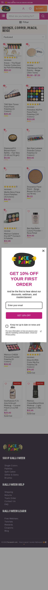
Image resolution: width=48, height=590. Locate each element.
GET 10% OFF (24, 315)
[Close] (43, 251)
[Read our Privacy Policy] (40, 331)
